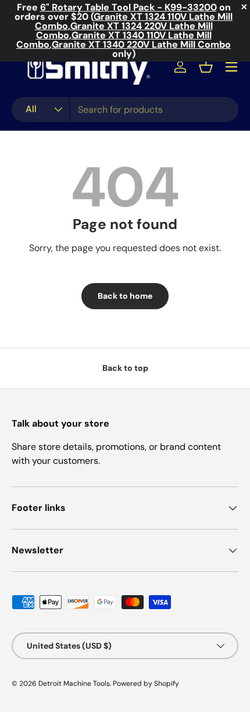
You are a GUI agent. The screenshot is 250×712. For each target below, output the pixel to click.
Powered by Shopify (146, 683)
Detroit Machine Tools (74, 683)
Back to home (125, 296)
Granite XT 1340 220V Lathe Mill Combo (141, 44)
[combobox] (125, 109)
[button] (206, 67)
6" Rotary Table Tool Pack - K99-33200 (128, 7)
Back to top (125, 368)
